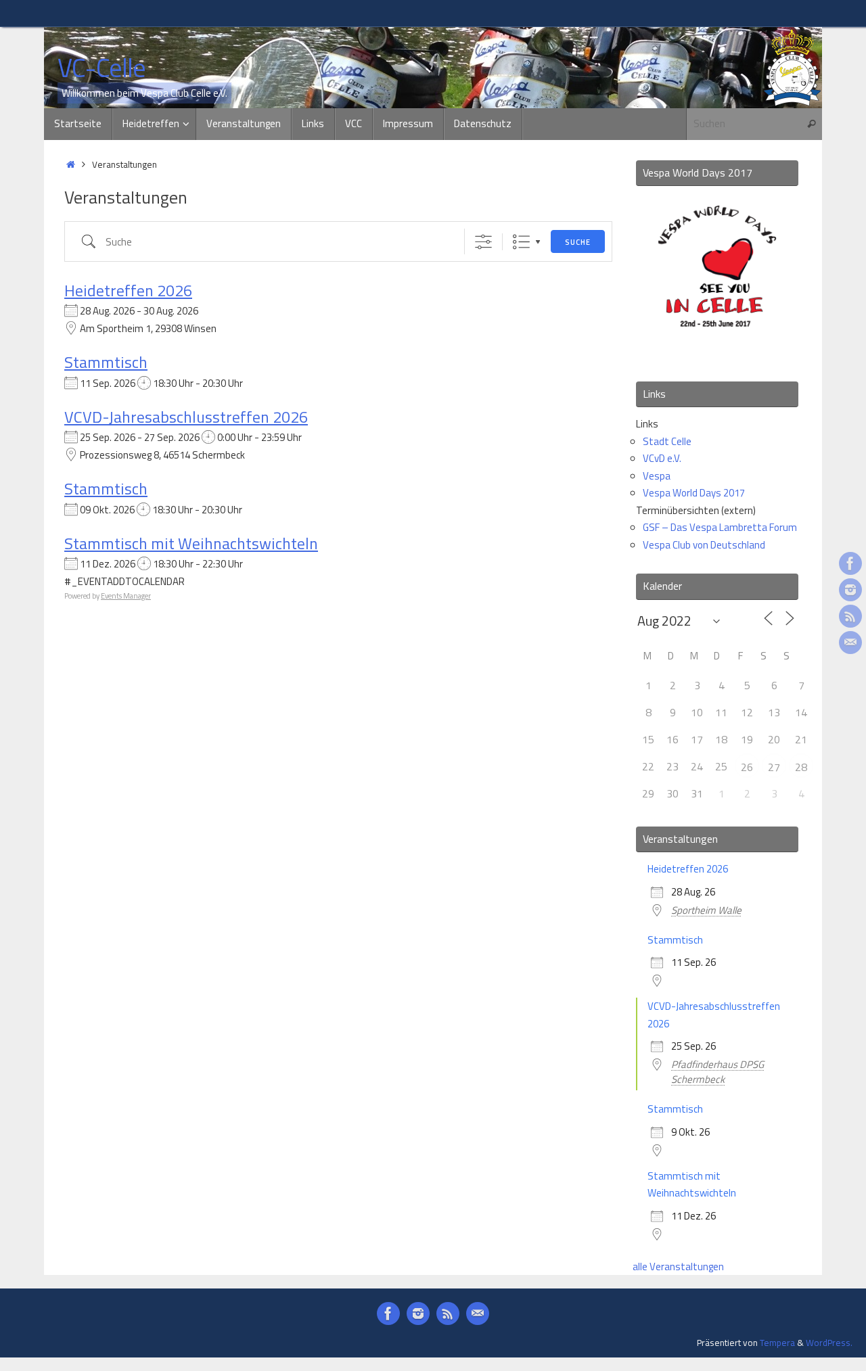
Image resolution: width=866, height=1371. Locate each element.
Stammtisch (105, 362)
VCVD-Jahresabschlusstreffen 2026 (186, 416)
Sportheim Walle (706, 910)
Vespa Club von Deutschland (704, 545)
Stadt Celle (667, 441)
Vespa (656, 476)
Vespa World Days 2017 (694, 493)
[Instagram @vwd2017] (850, 589)
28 (801, 767)
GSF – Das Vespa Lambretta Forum (720, 527)
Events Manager (126, 595)
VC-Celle (101, 68)
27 (774, 767)
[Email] (850, 642)
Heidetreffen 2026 (128, 290)
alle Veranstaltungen (678, 1266)
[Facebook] (850, 563)
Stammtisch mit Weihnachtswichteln (191, 543)
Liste (521, 241)
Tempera (777, 1342)
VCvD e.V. (662, 458)
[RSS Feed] (850, 616)
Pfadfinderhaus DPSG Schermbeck (717, 1071)
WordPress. (829, 1342)
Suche (578, 242)
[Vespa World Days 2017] (717, 353)
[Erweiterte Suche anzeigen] (483, 241)
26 (747, 767)
